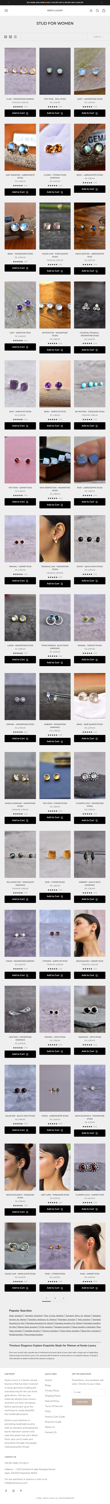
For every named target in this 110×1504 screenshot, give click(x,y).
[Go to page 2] (63, 1298)
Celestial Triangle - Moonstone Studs (90, 334)
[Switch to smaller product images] (10, 37)
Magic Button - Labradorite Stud (89, 255)
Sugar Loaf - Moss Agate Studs (20, 1274)
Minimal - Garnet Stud (20, 566)
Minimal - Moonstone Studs (20, 724)
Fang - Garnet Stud (89, 1274)
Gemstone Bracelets (33, 1315)
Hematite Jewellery (32, 1331)
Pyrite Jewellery (46, 1327)
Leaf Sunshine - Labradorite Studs (20, 176)
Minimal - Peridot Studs (90, 645)
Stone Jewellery (16, 1315)
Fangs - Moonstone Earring (20, 961)
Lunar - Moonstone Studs (20, 645)
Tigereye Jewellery (50, 1331)
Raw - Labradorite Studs (89, 488)
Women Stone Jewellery (28, 1327)
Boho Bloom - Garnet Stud (89, 961)
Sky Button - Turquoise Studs (89, 411)
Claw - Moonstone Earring (20, 99)
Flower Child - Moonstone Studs (90, 804)
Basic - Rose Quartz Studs (90, 724)
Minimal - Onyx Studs (55, 1037)
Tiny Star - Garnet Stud (20, 488)
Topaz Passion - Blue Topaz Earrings (54, 646)
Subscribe (82, 1402)
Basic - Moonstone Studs (20, 254)
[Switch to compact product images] (15, 37)
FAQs (48, 1411)
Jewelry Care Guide (55, 1416)
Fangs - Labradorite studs (55, 1116)
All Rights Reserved (65, 1498)
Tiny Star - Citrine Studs (55, 803)
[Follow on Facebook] (6, 1490)
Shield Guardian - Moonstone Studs (20, 804)
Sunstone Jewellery (63, 1327)
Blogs (48, 1385)
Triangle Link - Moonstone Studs (55, 567)
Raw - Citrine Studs (55, 882)
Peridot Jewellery (16, 1334)
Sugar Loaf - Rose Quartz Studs (55, 255)
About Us (50, 1427)
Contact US (51, 1432)
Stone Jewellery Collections (83, 1327)
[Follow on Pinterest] (20, 1490)
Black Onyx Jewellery (90, 1331)
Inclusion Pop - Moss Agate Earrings (20, 883)
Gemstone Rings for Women (78, 1315)
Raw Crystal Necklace (54, 1315)
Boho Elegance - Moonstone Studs (89, 1117)
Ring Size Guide (53, 1421)
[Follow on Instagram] (13, 1490)
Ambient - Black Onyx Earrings (90, 883)
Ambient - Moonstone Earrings (55, 725)
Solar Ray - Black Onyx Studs (20, 1116)
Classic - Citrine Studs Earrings (55, 176)
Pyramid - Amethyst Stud (55, 961)
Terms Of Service (54, 1406)
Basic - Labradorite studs (90, 175)
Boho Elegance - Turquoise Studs (20, 1196)
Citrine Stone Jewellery (70, 1331)
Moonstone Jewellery (67, 1319)
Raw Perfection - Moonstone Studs (55, 489)
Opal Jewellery (84, 1319)
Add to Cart (18, 113)
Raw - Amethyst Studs (20, 411)
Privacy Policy (52, 1390)
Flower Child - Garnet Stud (90, 1195)
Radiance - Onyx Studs (89, 1037)
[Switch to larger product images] (5, 37)
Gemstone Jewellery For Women (68, 1323)
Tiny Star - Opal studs (55, 99)
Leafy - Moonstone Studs (89, 99)
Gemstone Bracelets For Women (39, 1323)
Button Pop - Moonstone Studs (55, 334)
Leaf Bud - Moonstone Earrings (20, 1038)
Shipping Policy (53, 1395)
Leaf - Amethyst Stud (20, 333)
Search (48, 1380)
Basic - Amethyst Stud (55, 411)
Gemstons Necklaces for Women (42, 1319)
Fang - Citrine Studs (55, 1274)
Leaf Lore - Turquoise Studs (55, 1195)
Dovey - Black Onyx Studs (90, 566)
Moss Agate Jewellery (34, 1334)
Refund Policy (52, 1401)
